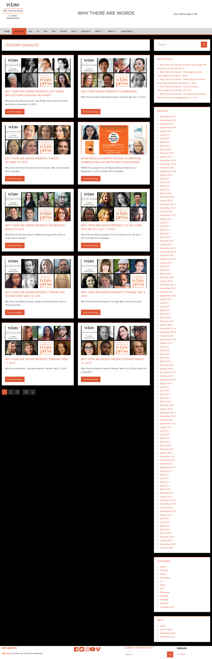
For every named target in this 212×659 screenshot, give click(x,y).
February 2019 (167, 153)
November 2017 (168, 207)
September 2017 (168, 215)
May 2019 (164, 142)
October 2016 (166, 255)
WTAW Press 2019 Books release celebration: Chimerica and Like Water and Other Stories (111, 160)
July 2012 (164, 430)
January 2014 (166, 368)
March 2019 (165, 149)
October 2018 (166, 167)
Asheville (86, 31)
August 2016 (166, 262)
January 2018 (166, 200)
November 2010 (168, 503)
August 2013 (166, 383)
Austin (63, 31)
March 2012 (165, 445)
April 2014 (165, 357)
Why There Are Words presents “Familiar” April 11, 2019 (37, 361)
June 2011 (165, 478)
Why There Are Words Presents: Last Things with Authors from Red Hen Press (34, 93)
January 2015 (166, 324)
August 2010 (166, 514)
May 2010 (164, 525)
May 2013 (164, 394)
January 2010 (166, 540)
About (111, 31)
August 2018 (166, 175)
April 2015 (165, 313)
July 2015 (164, 302)
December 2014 (168, 328)
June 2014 (165, 350)
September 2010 (168, 511)
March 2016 (165, 273)
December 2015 (168, 284)
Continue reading (14, 111)
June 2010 (165, 522)
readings (164, 599)
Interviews (165, 577)
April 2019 (165, 145)
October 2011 (166, 463)
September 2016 (168, 259)
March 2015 (165, 317)
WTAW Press (127, 31)
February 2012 (167, 449)
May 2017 (164, 229)
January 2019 (166, 156)
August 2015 (166, 299)
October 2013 (166, 376)
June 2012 (165, 434)
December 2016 (168, 248)
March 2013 (165, 401)
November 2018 (168, 164)
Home (7, 31)
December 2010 (168, 500)
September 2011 (168, 467)
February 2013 (167, 405)
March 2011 (165, 489)
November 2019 (168, 120)
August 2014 (166, 343)
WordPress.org (167, 636)
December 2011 (168, 456)
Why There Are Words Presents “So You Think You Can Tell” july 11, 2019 (111, 227)
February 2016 (167, 277)
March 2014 (165, 361)
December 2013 (168, 372)
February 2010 (167, 536)
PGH (54, 31)
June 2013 (165, 390)
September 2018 (168, 171)
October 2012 (166, 419)
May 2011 (164, 482)
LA (38, 31)
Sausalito (19, 31)
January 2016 (166, 281)
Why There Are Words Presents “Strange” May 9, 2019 (113, 294)
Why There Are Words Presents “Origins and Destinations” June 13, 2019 (35, 294)
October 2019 (166, 123)
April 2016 (165, 270)
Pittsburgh (165, 592)
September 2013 (168, 379)
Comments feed (168, 633)
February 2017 (167, 240)
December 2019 (168, 116)
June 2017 (165, 226)
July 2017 (164, 222)
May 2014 (164, 354)
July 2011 (164, 474)
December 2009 (168, 544)
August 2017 (166, 218)
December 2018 (168, 160)
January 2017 (166, 244)
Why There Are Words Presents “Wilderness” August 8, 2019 (35, 227)
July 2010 (164, 518)
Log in (163, 625)
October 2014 (166, 335)
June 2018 (165, 182)
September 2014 (168, 339)
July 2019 (164, 134)
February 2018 (167, 196)
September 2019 (168, 127)
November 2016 (168, 251)
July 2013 (164, 386)
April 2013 (165, 398)
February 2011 (167, 492)
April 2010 (165, 529)
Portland (164, 596)
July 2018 (164, 178)
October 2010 (166, 507)
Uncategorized (167, 606)
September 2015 (168, 295)
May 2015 (164, 310)
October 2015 (166, 292)
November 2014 (168, 332)
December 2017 (168, 204)
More (98, 31)
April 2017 (165, 233)
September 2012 (168, 423)
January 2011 (166, 496)
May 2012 (164, 438)
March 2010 (165, 533)
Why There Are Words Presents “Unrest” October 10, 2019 (32, 160)
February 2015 (167, 321)
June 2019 (165, 138)
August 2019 (166, 131)
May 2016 (164, 266)
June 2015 (165, 306)
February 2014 (167, 365)
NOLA (74, 31)
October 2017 (166, 211)
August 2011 (166, 471)
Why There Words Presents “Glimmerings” (109, 91)
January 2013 (166, 408)
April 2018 (165, 189)
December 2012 (168, 412)
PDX (45, 31)
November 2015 (168, 288)
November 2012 (168, 416)
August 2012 (166, 427)
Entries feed (166, 629)
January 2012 (166, 452)
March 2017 (165, 237)
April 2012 (165, 441)
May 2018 (164, 185)
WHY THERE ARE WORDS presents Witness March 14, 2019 (112, 361)
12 (26, 392)
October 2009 (166, 547)
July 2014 (164, 346)
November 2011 (168, 460)
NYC (30, 31)
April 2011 (165, 485)
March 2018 (165, 193)
